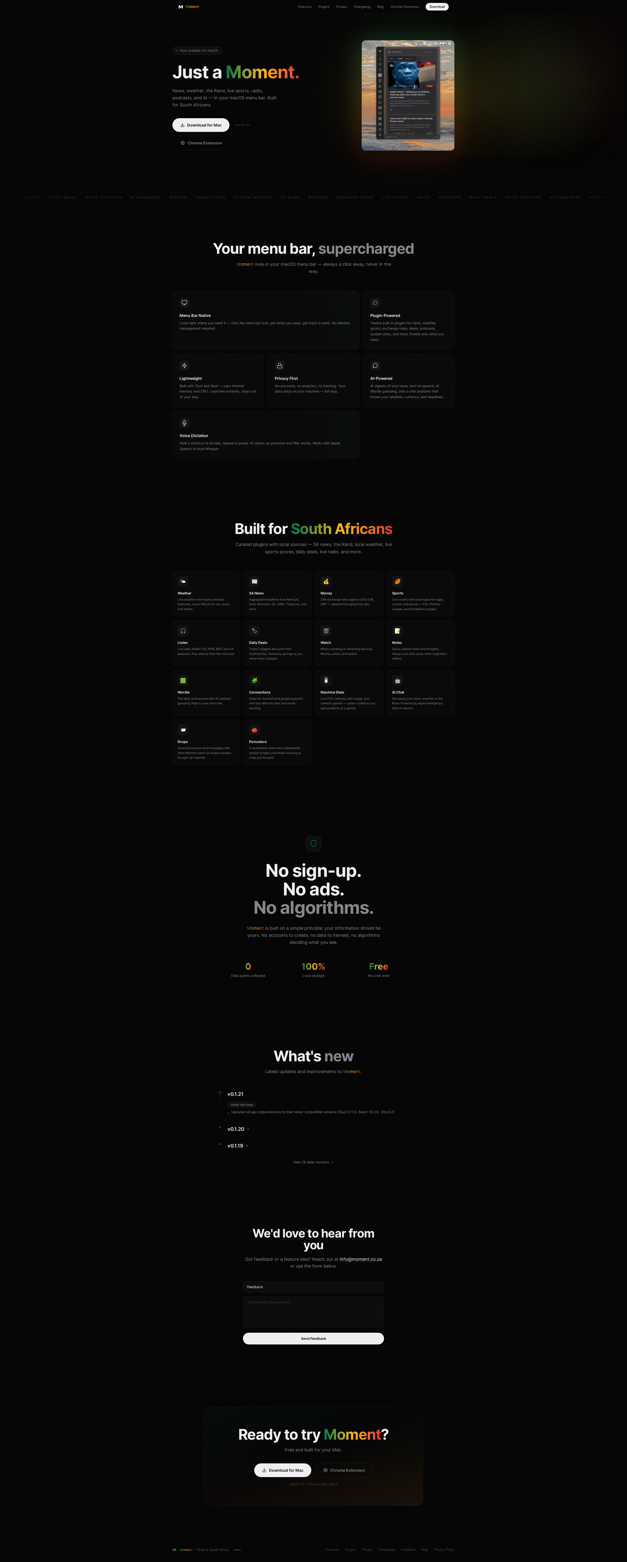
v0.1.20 (236, 1129)
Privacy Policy (444, 1549)
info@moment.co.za (361, 1259)
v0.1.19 (235, 1146)
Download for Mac (204, 125)
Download (437, 7)
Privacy (341, 7)
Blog (380, 7)
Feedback (408, 1549)
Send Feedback (313, 1338)
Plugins (323, 7)
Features (305, 7)
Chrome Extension (405, 7)
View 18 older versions (311, 1162)
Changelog (362, 7)
